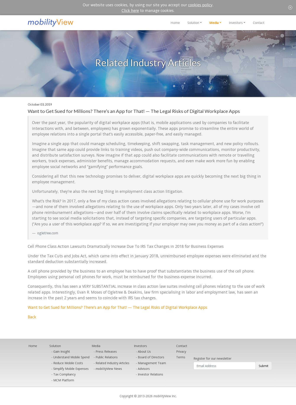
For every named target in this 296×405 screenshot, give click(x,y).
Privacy (181, 351)
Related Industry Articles (112, 363)
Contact (258, 22)
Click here (130, 10)
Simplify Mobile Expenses (71, 369)
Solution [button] (193, 22)
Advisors (144, 369)
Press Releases (106, 351)
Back (32, 316)
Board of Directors (151, 357)
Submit (263, 366)
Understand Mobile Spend (71, 357)
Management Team (152, 363)
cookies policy (200, 4)
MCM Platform (63, 380)
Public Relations (107, 357)
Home (175, 22)
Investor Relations (150, 374)
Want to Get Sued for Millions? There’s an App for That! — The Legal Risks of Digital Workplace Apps (117, 307)
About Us (144, 351)
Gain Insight (61, 351)
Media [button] (214, 22)
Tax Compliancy (64, 374)
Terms (180, 357)
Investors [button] (236, 22)
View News (109, 369)
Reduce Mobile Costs (68, 363)
